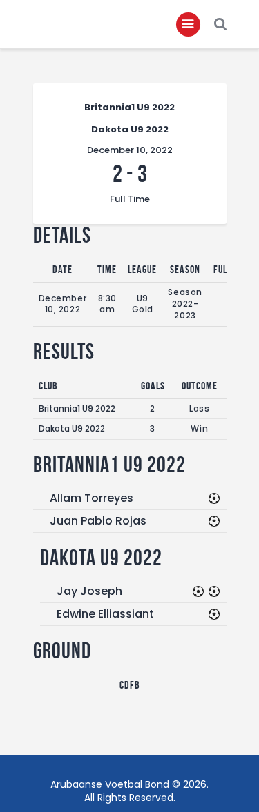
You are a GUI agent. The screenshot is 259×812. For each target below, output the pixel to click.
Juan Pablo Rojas (98, 521)
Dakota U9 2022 (72, 428)
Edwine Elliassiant (105, 614)
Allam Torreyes (91, 498)
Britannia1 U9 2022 (77, 408)
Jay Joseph (89, 591)
